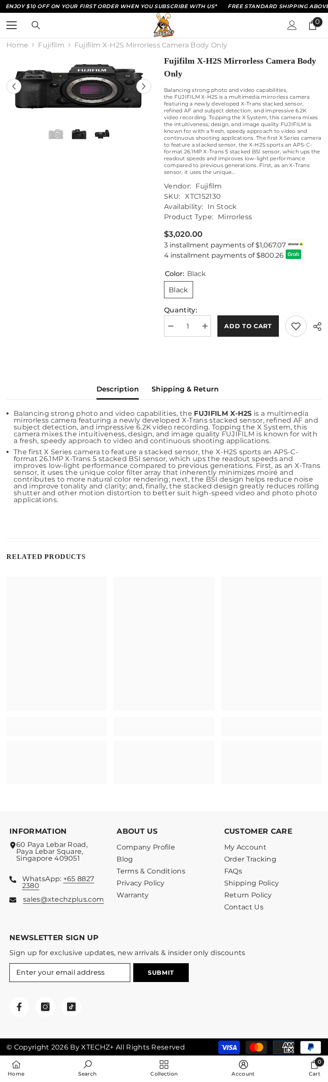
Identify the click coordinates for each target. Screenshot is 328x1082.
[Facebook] (19, 1007)
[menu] (11, 25)
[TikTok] (71, 1007)
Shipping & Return (185, 389)
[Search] (36, 25)
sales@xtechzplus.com (63, 899)
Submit (161, 972)
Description (118, 389)
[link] (56, 731)
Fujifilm (51, 45)
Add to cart (248, 326)
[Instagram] (45, 1007)
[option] (78, 86)
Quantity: (180, 310)
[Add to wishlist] (296, 326)
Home (17, 45)
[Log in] (292, 25)
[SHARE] (314, 326)
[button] (13, 86)
